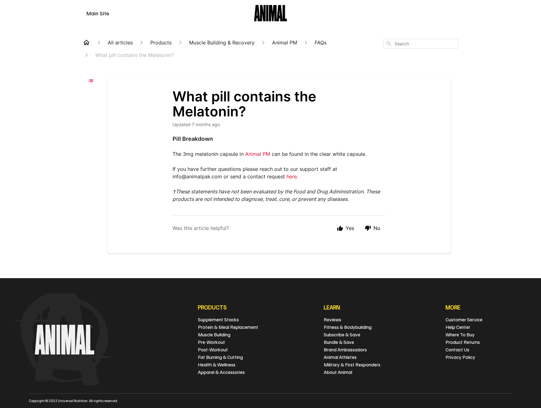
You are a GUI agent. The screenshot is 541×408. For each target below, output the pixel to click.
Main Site (97, 13)
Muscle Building (214, 334)
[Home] (86, 42)
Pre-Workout (211, 342)
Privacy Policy (460, 357)
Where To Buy (460, 334)
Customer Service (464, 319)
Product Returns (463, 342)
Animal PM (257, 154)
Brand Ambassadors (345, 349)
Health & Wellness (216, 364)
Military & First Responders (352, 364)
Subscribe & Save (342, 334)
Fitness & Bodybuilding (348, 327)
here (291, 176)
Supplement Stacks (218, 319)
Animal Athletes (340, 357)
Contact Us (457, 349)
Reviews (332, 319)
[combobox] (420, 44)
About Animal (338, 372)
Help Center (458, 327)
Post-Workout (213, 349)
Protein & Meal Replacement (228, 327)
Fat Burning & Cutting (220, 357)
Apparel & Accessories (221, 372)
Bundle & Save (339, 342)
